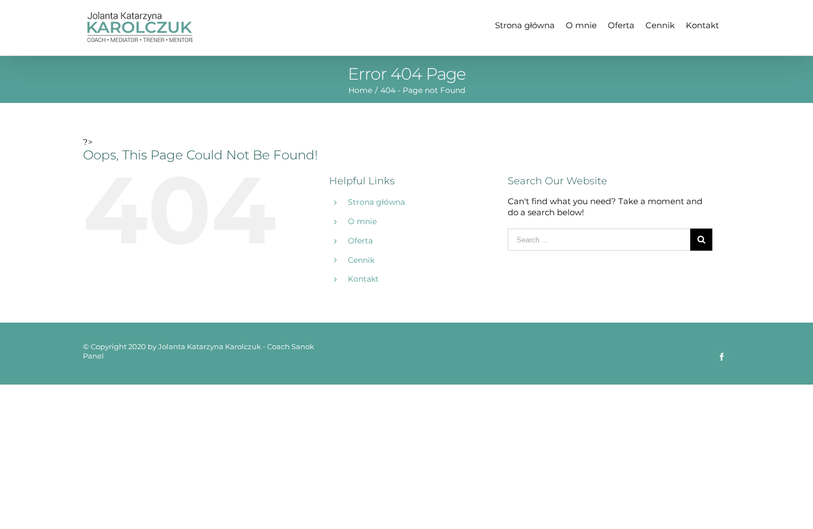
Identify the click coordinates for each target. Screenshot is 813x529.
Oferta (360, 241)
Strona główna (376, 202)
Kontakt (363, 279)
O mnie (362, 221)
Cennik (361, 260)
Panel (93, 355)
